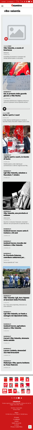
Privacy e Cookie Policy (16, 426)
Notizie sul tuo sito (16, 423)
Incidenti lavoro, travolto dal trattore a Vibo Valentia (15, 244)
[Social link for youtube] (29, 1)
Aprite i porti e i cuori (11, 115)
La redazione (10, 1)
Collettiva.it (16, 401)
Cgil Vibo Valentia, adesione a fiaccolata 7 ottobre (15, 174)
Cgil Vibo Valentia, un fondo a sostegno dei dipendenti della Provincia (15, 316)
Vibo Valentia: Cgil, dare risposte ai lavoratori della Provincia (16, 299)
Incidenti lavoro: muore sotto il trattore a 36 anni (16, 232)
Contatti (4, 1)
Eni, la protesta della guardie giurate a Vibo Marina (15, 95)
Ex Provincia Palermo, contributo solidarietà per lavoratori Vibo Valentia (14, 257)
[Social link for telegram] (31, 1)
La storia (16, 425)
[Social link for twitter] (22, 1)
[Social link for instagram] (26, 1)
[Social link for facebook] (24, 1)
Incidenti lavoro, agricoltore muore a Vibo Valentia (15, 327)
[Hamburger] (2, 6)
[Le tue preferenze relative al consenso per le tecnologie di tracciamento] (30, 427)
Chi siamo (16, 417)
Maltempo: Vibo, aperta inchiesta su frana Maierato (16, 364)
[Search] (18, 2)
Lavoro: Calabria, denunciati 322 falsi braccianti (15, 351)
